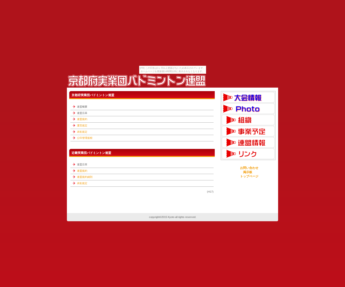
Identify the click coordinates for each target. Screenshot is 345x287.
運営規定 (82, 125)
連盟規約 (82, 119)
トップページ (249, 176)
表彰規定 (82, 131)
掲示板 (247, 172)
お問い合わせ (249, 168)
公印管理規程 (84, 137)
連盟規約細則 (84, 176)
